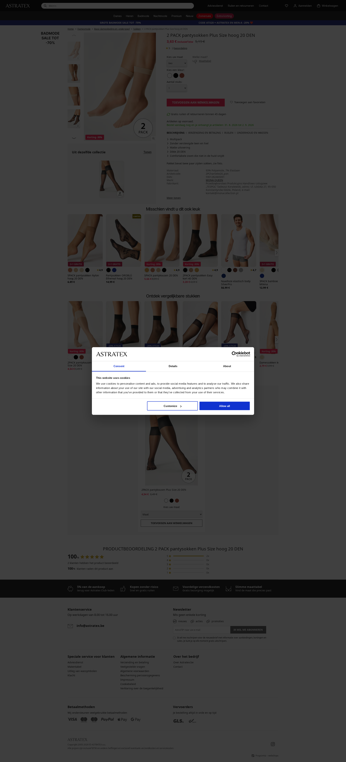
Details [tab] (173, 365)
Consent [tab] (119, 365)
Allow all (224, 406)
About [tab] (227, 365)
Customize (170, 406)
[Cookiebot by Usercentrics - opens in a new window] (234, 354)
